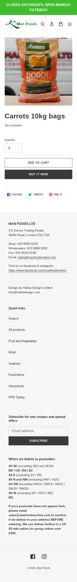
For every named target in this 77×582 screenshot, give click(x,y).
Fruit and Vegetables (23, 341)
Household (16, 386)
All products (17, 329)
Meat (12, 352)
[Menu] (69, 24)
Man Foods (43, 568)
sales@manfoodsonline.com (37, 257)
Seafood (14, 363)
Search (14, 318)
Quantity (10, 140)
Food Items (16, 374)
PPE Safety (17, 397)
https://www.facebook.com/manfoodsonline (37, 270)
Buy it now (38, 174)
